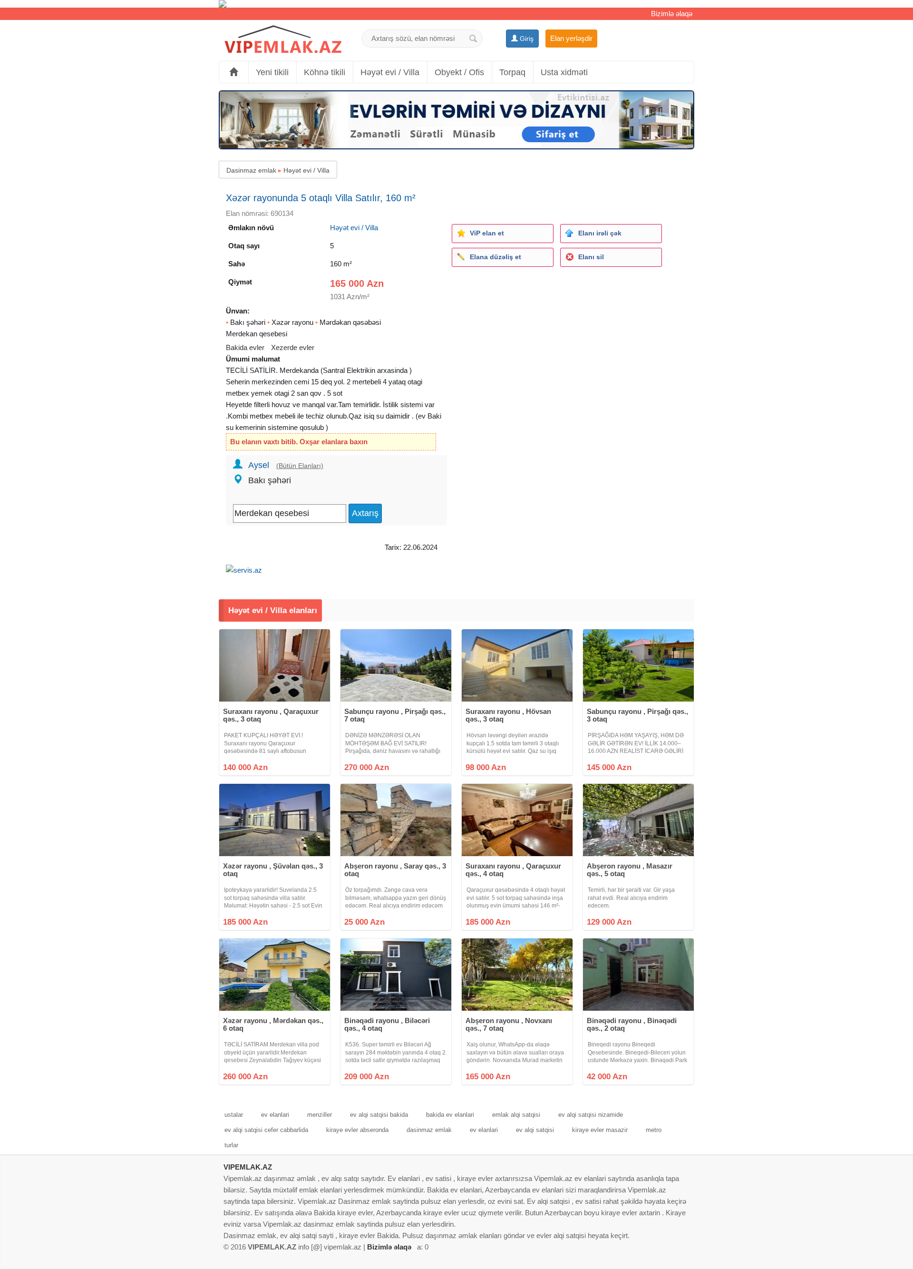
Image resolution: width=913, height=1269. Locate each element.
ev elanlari (275, 1114)
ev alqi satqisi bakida (379, 1114)
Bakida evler (245, 347)
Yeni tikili (272, 72)
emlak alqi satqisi (516, 1114)
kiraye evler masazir (600, 1129)
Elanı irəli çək (600, 233)
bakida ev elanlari (450, 1114)
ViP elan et (487, 233)
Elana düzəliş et (495, 257)
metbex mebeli (272, 416)
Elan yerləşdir (571, 38)
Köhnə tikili (324, 72)
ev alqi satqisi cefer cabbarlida (266, 1129)
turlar (231, 1145)
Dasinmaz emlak (251, 170)
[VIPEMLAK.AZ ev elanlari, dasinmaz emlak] (282, 40)
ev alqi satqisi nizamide (590, 1114)
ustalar (233, 1114)
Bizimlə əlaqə (671, 14)
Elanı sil (591, 257)
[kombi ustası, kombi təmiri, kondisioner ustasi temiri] (456, 4)
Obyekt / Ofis (459, 72)
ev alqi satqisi (535, 1129)
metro (653, 1129)
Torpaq (512, 72)
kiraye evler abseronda (357, 1129)
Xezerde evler (292, 347)
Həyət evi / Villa (389, 72)
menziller (319, 1114)
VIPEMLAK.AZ (247, 1167)
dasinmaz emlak (429, 1129)
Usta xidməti (564, 72)
